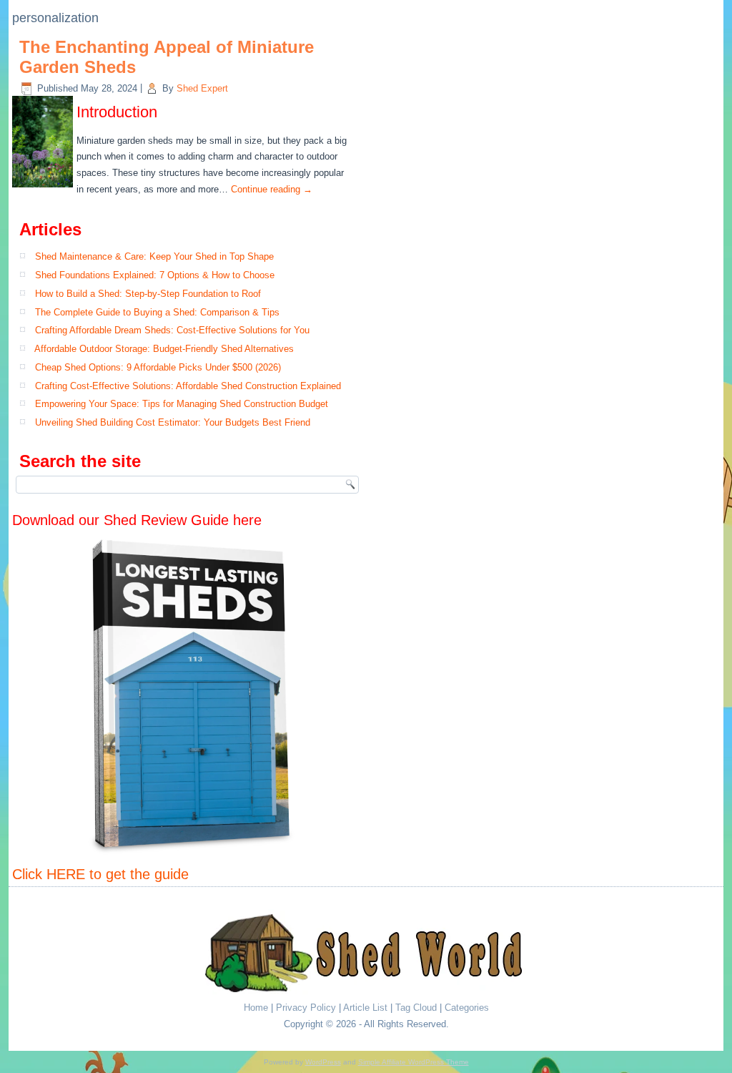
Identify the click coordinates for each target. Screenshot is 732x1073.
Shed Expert (202, 88)
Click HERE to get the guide (100, 874)
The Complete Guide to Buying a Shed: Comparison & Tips (157, 312)
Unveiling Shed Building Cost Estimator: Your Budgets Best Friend (172, 422)
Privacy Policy (306, 1007)
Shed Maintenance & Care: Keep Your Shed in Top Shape (154, 256)
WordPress (323, 1062)
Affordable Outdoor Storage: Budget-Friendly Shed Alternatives (164, 348)
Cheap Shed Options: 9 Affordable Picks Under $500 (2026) (158, 367)
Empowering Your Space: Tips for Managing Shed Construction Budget (181, 403)
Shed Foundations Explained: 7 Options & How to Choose (154, 275)
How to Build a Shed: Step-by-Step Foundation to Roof (148, 293)
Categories (467, 1007)
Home (256, 1007)
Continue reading (271, 189)
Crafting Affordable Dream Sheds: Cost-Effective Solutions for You (172, 330)
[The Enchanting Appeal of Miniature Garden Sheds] (44, 187)
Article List (365, 1007)
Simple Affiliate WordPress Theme (413, 1062)
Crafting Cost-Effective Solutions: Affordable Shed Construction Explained (188, 386)
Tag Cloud (416, 1007)
